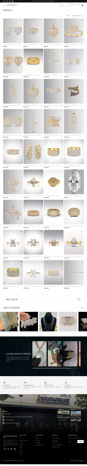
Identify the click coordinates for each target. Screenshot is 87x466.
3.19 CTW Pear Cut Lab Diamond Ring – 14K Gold (74, 256)
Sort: (69, 15)
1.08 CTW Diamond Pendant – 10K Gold (73, 135)
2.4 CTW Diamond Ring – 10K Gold (52, 195)
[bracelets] (9, 321)
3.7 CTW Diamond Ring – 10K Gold (52, 286)
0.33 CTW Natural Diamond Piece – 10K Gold (13, 74)
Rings (20, 438)
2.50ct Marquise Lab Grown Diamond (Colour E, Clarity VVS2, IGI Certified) (74, 195)
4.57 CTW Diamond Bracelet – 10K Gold (73, 286)
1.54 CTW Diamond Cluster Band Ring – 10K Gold (13, 165)
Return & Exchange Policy (57, 444)
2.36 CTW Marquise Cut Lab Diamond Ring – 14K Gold (33, 195)
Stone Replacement (40, 444)
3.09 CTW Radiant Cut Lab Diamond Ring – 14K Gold (54, 256)
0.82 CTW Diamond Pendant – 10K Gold (33, 135)
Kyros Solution (80, 460)
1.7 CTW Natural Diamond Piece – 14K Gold (33, 165)
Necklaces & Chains (23, 440)
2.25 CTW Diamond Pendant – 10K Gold (12, 195)
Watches (21, 447)
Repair (37, 438)
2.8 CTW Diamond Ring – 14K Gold (31, 226)
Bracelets (21, 444)
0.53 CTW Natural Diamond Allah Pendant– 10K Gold (13, 105)
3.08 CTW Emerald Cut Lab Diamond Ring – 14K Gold (33, 256)
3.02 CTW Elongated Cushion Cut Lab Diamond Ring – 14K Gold (13, 256)
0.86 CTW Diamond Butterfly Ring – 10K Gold (54, 135)
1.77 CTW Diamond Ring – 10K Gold (52, 165)
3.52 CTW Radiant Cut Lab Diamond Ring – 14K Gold (33, 286)
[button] (3, 4)
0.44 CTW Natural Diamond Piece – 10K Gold (54, 74)
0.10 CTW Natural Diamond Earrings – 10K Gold (13, 44)
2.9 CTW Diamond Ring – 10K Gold (52, 226)
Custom (21, 451)
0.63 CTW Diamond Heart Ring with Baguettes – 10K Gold (54, 105)
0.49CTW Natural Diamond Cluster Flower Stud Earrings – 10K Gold (74, 74)
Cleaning (37, 440)
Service (21, 453)
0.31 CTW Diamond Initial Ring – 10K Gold (73, 44)
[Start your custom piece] (39, 354)
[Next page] (47, 294)
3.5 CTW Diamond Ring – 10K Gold (11, 286)
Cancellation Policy (56, 447)
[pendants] (29, 321)
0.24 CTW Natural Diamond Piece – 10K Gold (54, 44)
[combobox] (64, 4)
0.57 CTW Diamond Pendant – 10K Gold (33, 105)
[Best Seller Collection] (78, 300)
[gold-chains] (48, 321)
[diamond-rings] (68, 321)
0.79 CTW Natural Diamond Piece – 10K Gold (13, 135)
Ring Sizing (38, 442)
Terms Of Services (55, 438)
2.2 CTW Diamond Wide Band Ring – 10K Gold (74, 165)
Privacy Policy (55, 440)
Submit (80, 441)
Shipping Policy (55, 442)
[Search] (69, 4)
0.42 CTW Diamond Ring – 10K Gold (32, 74)
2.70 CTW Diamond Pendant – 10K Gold (12, 226)
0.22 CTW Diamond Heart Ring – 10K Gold (33, 44)
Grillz (20, 449)
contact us (69, 386)
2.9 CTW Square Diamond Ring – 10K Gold (74, 226)
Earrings (21, 442)
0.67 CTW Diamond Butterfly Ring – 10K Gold (74, 105)
